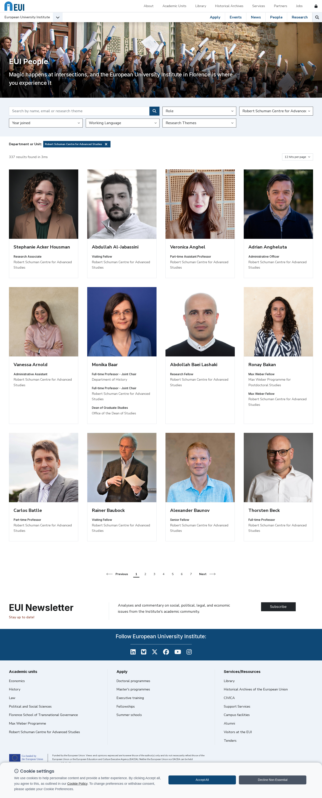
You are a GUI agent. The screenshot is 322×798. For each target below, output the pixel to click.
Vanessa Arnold (31, 365)
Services (258, 6)
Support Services (237, 706)
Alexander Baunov (190, 510)
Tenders (230, 740)
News (256, 17)
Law (12, 698)
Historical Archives (229, 6)
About (149, 6)
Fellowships (125, 706)
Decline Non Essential (273, 779)
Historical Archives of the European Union (256, 689)
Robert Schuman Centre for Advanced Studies (44, 732)
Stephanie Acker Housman (42, 247)
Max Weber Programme (27, 723)
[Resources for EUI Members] (315, 6)
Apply (215, 17)
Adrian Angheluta (267, 247)
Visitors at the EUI (238, 732)
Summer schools (129, 715)
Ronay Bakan (262, 365)
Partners (280, 6)
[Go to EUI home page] (14, 6)
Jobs (299, 6)
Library (200, 6)
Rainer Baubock (108, 510)
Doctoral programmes (133, 681)
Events (236, 17)
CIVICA (229, 698)
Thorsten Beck (264, 510)
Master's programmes (133, 689)
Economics (17, 681)
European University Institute (27, 17)
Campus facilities (237, 715)
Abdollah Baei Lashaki (193, 365)
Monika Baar (105, 365)
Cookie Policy (77, 784)
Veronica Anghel (187, 247)
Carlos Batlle (28, 510)
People (276, 17)
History (14, 689)
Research (300, 17)
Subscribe (278, 606)
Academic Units (174, 6)
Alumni (229, 723)
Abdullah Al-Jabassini (115, 247)
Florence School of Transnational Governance (43, 715)
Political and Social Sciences (30, 706)
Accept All (202, 779)
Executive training (130, 698)
